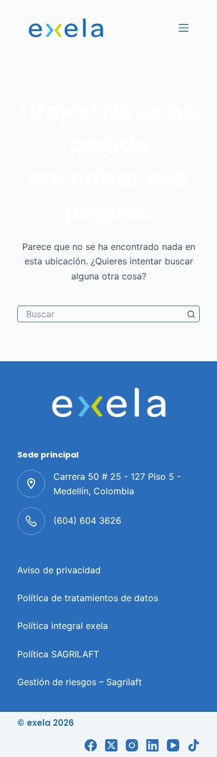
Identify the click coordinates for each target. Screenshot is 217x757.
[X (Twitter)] (111, 745)
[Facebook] (91, 745)
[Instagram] (132, 745)
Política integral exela (62, 625)
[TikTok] (194, 745)
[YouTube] (173, 745)
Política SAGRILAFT (58, 654)
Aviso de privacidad (59, 570)
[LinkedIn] (152, 745)
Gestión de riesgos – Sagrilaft (79, 681)
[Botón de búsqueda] (191, 314)
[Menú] (184, 28)
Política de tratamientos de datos (87, 597)
